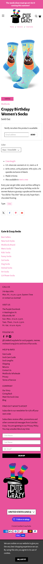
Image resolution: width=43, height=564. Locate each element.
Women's (20, 27)
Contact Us (6, 370)
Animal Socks (6, 268)
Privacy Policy (32, 426)
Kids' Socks (5, 253)
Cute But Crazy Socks (24, 526)
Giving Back (7, 394)
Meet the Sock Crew (10, 397)
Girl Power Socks (8, 276)
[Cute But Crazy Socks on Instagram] (10, 337)
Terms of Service (9, 380)
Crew (9, 204)
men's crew (23, 180)
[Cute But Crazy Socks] (21, 16)
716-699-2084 (8, 291)
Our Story (6, 390)
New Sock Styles (8, 241)
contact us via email (13, 298)
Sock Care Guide (9, 357)
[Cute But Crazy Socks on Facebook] (3, 337)
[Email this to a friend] (22, 213)
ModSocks (5, 104)
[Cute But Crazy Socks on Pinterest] (7, 337)
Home (12, 27)
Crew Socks (29, 27)
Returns (5, 367)
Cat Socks (5, 260)
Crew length (10, 161)
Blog (4, 400)
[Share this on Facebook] (9, 213)
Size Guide (6, 354)
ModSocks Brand (8, 245)
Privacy (5, 377)
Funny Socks (6, 256)
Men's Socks (6, 249)
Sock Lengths (7, 361)
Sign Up (21, 456)
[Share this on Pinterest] (15, 213)
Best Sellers (6, 237)
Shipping (6, 364)
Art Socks (5, 272)
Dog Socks (5, 264)
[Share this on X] (3, 213)
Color (3, 145)
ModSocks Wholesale (11, 374)
